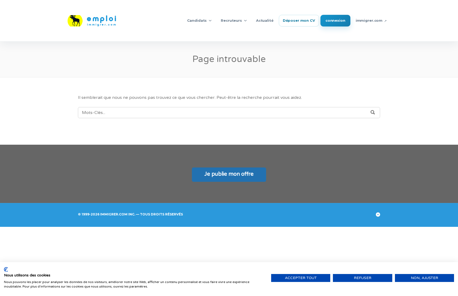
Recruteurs (231, 20)
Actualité (265, 20)
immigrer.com (369, 20)
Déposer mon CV (299, 20)
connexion (335, 20)
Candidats (197, 20)
